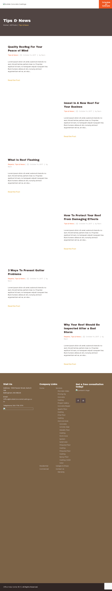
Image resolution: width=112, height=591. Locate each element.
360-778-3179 (17, 406)
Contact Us (60, 469)
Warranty (61, 472)
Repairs (11, 164)
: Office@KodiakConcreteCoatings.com (17, 399)
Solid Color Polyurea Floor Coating (65, 445)
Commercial (44, 469)
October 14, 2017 (30, 55)
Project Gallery (63, 403)
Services (59, 388)
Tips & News (13, 55)
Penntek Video (63, 391)
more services (63, 421)
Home (5, 25)
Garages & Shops (62, 466)
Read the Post (14, 80)
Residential (43, 466)
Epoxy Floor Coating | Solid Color (65, 460)
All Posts (13, 25)
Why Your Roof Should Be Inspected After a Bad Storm (82, 328)
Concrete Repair (64, 406)
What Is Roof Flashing (23, 160)
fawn (43, 55)
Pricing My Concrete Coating (62, 397)
